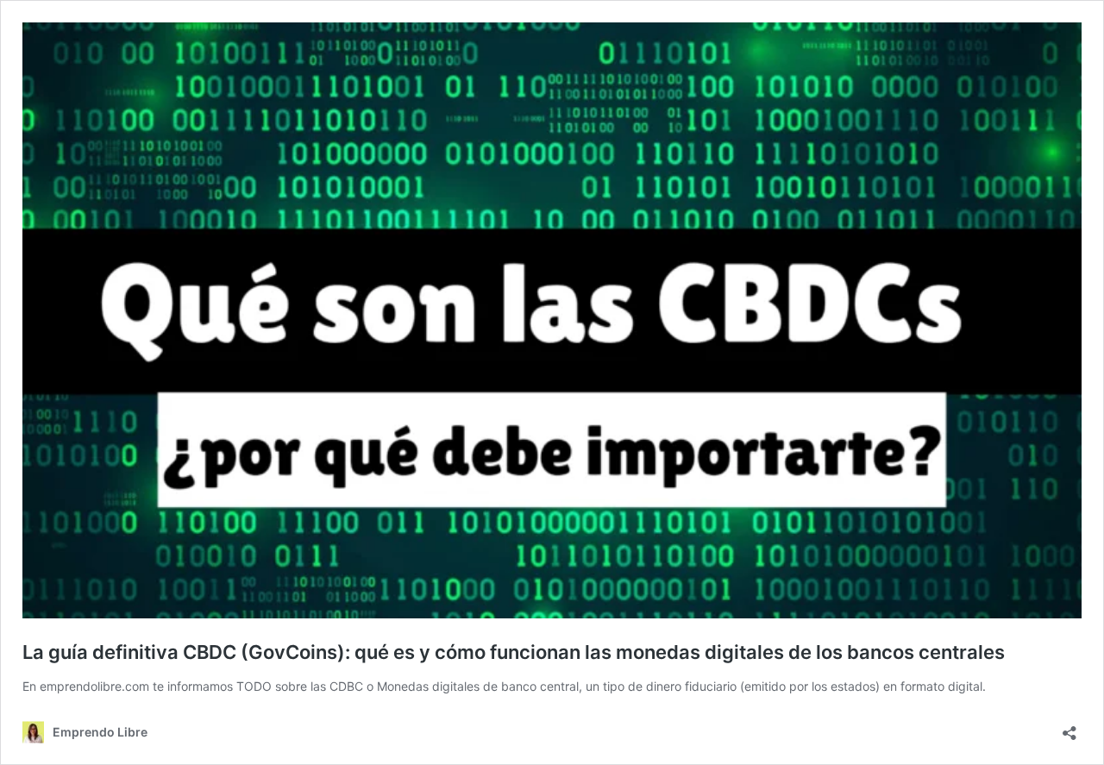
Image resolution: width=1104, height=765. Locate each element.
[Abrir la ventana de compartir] (1069, 727)
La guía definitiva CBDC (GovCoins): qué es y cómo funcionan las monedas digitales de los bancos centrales (513, 652)
